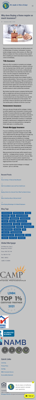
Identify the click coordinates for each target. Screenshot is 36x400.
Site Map (3, 369)
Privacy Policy (4, 366)
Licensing (3, 362)
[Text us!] (29, 396)
